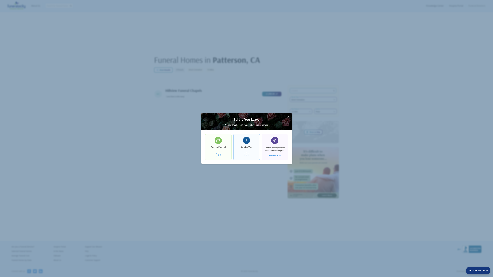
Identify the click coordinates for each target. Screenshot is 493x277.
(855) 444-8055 (274, 156)
